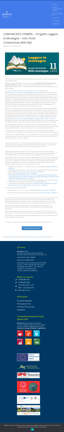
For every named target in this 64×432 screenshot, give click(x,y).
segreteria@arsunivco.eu (24, 290)
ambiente (28, 237)
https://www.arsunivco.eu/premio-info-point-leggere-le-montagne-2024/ (24, 92)
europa (40, 237)
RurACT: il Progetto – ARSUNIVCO (49, 193)
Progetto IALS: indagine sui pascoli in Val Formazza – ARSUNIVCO (28, 172)
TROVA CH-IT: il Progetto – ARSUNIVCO (46, 190)
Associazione (13, 237)
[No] (62, 427)
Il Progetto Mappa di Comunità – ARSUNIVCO (26, 173)
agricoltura (22, 237)
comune (33, 237)
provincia (50, 237)
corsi (36, 237)
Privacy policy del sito (24, 304)
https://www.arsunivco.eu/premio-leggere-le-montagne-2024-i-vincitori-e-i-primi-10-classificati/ (30, 119)
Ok (32, 429)
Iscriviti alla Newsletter (24, 301)
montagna (44, 237)
